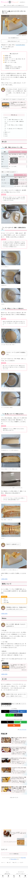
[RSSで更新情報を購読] (14, 725)
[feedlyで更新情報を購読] (20, 722)
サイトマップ (21, 871)
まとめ (6, 135)
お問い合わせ (7, 873)
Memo (6, 134)
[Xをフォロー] (7, 722)
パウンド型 (4, 705)
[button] (18, 715)
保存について (7, 132)
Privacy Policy (23, 857)
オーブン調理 (15, 703)
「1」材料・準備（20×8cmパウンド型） (15, 119)
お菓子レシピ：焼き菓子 (6, 703)
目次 (12, 115)
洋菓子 (9, 705)
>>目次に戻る (4, 579)
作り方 (6, 117)
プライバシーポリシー (20, 873)
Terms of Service (14, 859)
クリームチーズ (23, 703)
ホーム (7, 871)
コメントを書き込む (14, 853)
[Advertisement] (14, 813)
